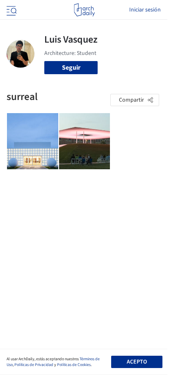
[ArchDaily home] (84, 9)
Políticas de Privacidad (33, 365)
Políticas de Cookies (74, 365)
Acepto (137, 362)
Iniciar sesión (145, 10)
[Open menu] (10, 10)
